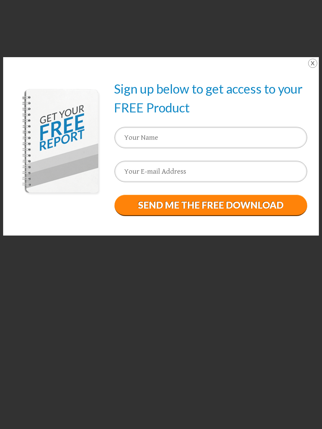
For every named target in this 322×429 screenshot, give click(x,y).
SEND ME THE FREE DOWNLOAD (210, 204)
